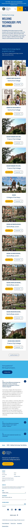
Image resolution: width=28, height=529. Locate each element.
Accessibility (19, 523)
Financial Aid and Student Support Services (8, 480)
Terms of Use (13, 523)
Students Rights (5, 526)
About (15, 472)
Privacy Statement (5, 523)
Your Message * (4, 495)
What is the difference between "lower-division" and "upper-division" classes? (10, 424)
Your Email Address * (5, 502)
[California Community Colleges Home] (6, 9)
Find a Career (4, 474)
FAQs (15, 474)
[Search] (25, 9)
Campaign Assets (17, 476)
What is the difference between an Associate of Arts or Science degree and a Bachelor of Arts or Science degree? (11, 383)
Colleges (3, 472)
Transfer (3, 476)
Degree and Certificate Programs (8, 478)
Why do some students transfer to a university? (11, 435)
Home (3, 445)
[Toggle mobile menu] (20, 9)
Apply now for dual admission (16, 1)
